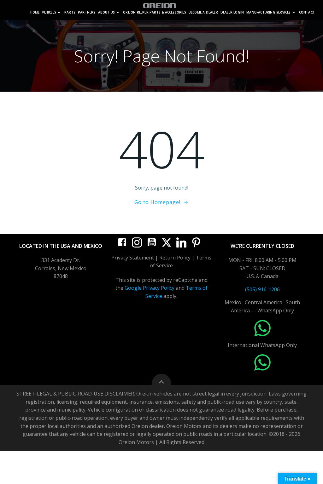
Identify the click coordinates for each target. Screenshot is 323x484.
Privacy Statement (132, 257)
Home (35, 12)
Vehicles (49, 12)
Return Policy (175, 257)
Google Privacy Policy (149, 287)
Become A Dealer (203, 12)
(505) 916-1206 (262, 289)
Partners (87, 12)
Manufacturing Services (268, 12)
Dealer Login (232, 12)
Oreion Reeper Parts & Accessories (154, 12)
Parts (69, 12)
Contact (307, 12)
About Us (106, 12)
